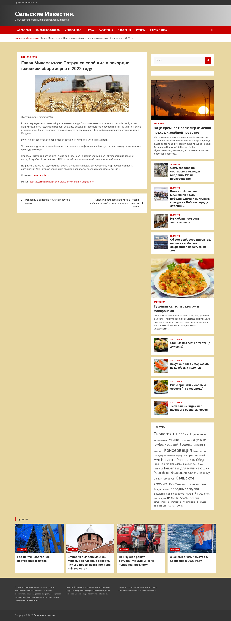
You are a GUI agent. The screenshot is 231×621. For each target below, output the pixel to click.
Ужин (166, 489)
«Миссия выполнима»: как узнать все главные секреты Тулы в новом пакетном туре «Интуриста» (89, 562)
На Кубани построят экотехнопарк (184, 220)
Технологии (197, 484)
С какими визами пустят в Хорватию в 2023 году (189, 559)
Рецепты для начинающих (186, 468)
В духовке (198, 434)
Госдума (33, 181)
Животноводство (48, 30)
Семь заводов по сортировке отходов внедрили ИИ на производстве (185, 173)
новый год (194, 493)
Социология (88, 181)
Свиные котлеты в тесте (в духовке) (190, 344)
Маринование (199, 451)
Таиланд (181, 484)
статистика (176, 502)
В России (181, 434)
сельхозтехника (161, 502)
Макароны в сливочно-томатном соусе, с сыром (47, 201)
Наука (90, 30)
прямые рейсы (177, 498)
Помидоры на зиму (181, 464)
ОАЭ (192, 460)
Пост (195, 464)
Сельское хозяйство (70, 181)
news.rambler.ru (41, 175)
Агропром (24, 30)
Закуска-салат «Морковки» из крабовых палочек (189, 365)
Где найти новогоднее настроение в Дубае (33, 559)
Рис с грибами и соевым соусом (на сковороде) (188, 386)
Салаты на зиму (199, 472)
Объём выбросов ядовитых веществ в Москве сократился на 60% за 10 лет (190, 245)
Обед (200, 460)
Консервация (178, 450)
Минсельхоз (72, 30)
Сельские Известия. (45, 14)
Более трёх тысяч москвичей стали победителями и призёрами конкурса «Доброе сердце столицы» (190, 198)
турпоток (171, 506)
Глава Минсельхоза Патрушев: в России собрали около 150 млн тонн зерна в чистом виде (114, 203)
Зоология (199, 444)
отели (207, 493)
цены (180, 505)
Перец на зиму (161, 464)
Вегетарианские (160, 440)
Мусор (179, 456)
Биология (163, 434)
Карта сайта (158, 30)
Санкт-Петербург (164, 478)
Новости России (175, 460)
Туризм (140, 30)
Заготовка (106, 30)
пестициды (160, 498)
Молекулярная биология (164, 456)
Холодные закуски (184, 489)
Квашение (158, 451)
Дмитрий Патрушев (48, 181)
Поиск (208, 60)
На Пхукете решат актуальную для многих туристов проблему (136, 560)
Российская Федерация (170, 473)
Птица (200, 464)
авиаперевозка (175, 493)
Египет (175, 439)
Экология (124, 30)
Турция (157, 489)
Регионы (158, 468)
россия (194, 498)
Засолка (186, 445)
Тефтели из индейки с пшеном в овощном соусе (189, 407)
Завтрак (186, 440)
